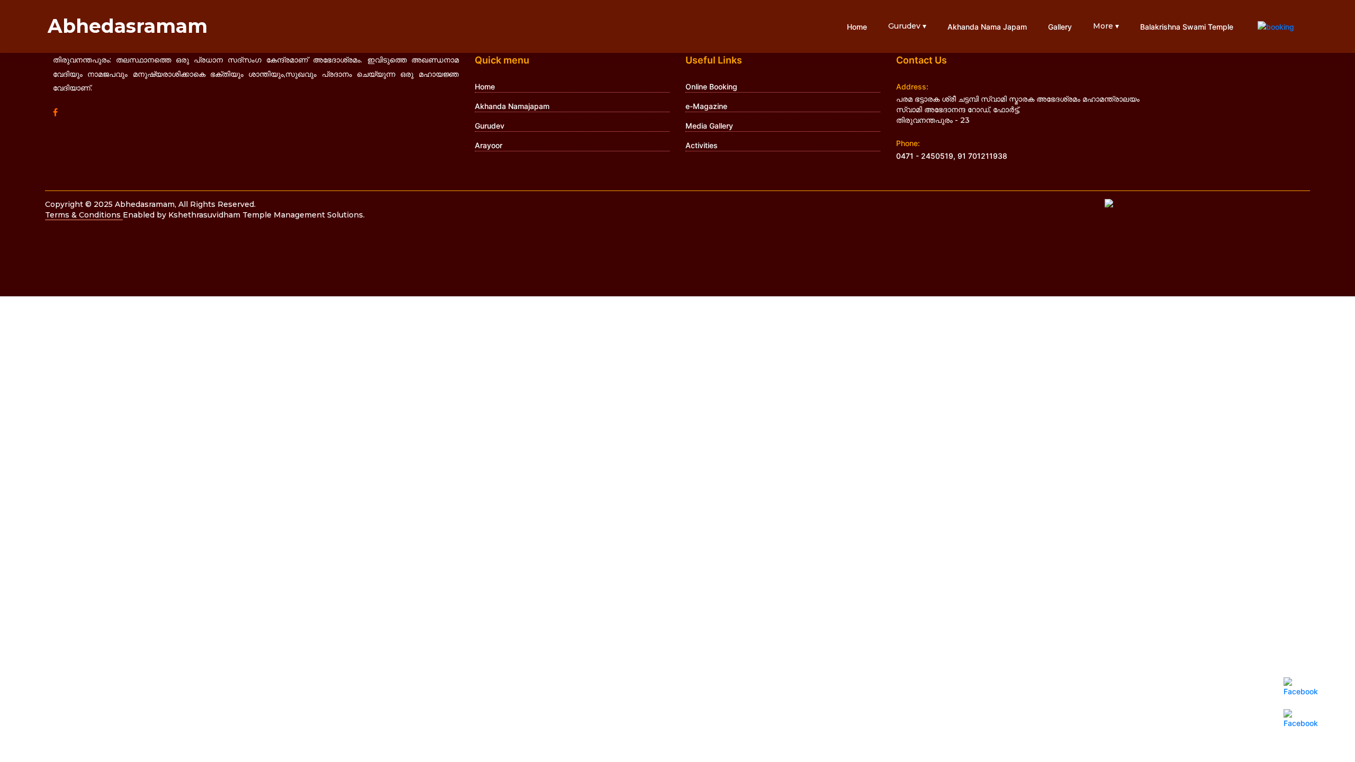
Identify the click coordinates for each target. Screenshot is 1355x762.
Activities (701, 145)
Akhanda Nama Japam (987, 26)
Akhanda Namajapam (512, 106)
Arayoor (488, 145)
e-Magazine (706, 106)
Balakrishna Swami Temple (1186, 26)
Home (857, 26)
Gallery (1060, 26)
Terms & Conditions (84, 215)
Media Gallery (709, 125)
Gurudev (489, 125)
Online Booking (711, 86)
